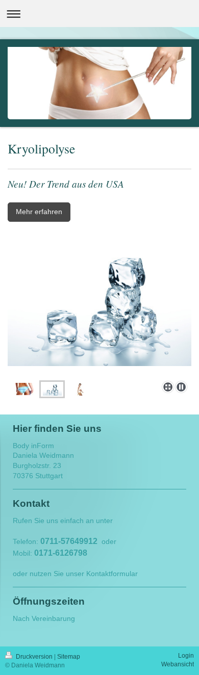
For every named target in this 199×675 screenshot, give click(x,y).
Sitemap (68, 656)
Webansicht (177, 664)
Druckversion (34, 656)
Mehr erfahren (39, 211)
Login (186, 655)
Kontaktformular (112, 573)
